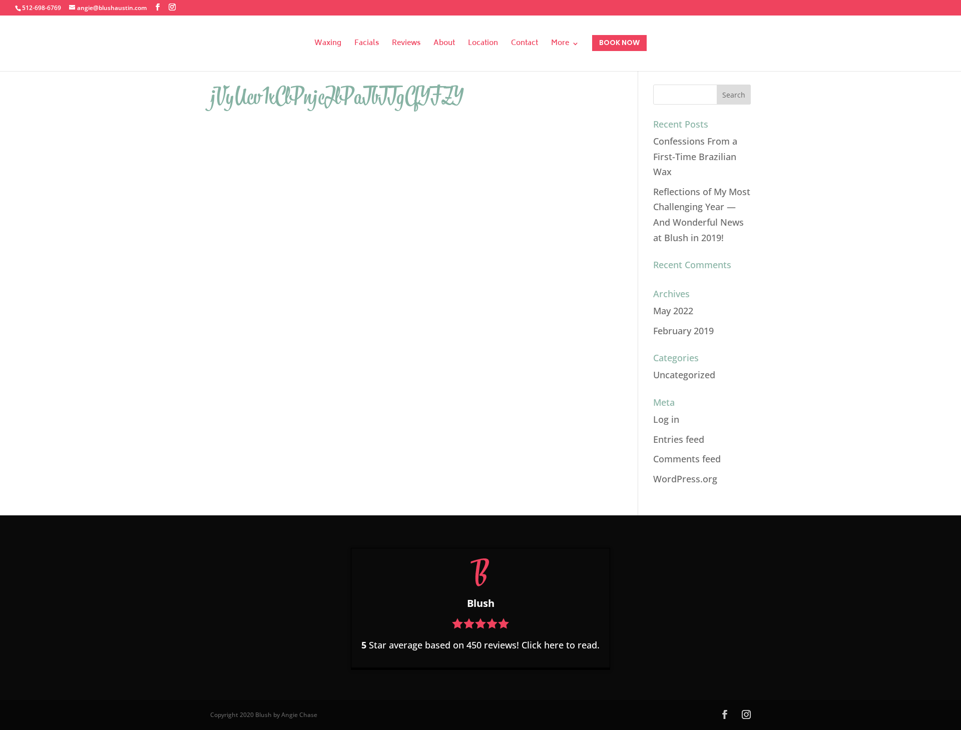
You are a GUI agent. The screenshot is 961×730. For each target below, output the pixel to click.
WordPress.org (685, 479)
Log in (666, 419)
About (444, 45)
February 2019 (683, 331)
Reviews (406, 45)
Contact (524, 45)
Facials (366, 45)
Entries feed (678, 439)
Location (483, 45)
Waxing (327, 45)
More (560, 45)
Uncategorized (684, 375)
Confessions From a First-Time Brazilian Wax (695, 156)
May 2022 (673, 311)
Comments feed (687, 459)
